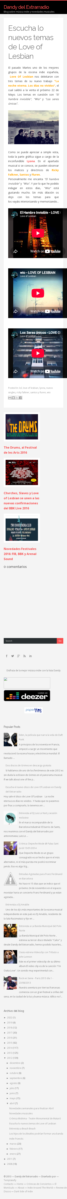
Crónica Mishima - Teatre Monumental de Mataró (35, 1118)
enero (13, 1153)
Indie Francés (16, 1138)
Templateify (10, 1180)
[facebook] (7, 656)
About (21, 1187)
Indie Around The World (40, 1187)
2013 (10, 1052)
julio (12, 1088)
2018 (10, 1027)
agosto (14, 1083)
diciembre (15, 1063)
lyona (42, 388)
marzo (13, 1143)
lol (20, 388)
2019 (10, 1022)
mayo (13, 1098)
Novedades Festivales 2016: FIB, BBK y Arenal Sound (20, 554)
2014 (10, 1047)
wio (49, 392)
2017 (10, 1032)
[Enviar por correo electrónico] (10, 398)
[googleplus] (19, 656)
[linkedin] (31, 656)
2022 (10, 1017)
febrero (14, 1148)
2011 (10, 1158)
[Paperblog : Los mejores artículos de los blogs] (33, 712)
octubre (14, 1073)
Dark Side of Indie (23, 1191)
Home (20, 1184)
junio (12, 1093)
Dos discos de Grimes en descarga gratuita (28, 765)
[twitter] (13, 656)
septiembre (16, 1078)
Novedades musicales (21, 1113)
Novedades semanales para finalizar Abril (31, 1108)
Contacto (8, 1184)
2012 (10, 1058)
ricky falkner (23, 392)
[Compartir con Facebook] (20, 398)
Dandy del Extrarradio (26, 7)
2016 (10, 1037)
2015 (10, 1042)
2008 (10, 1164)
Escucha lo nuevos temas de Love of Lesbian (32, 1123)
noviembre (16, 1068)
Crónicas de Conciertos (39, 1184)
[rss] (25, 656)
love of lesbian (30, 388)
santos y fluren (38, 392)
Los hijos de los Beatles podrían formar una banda (36, 1133)
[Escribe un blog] (13, 398)
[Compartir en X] (17, 398)
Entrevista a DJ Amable (17, 904)
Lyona (31, 161)
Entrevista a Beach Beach (22, 1128)
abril (12, 1103)
